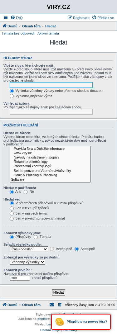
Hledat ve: (11, 199)
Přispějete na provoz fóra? (86, 321)
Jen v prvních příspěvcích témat (40, 218)
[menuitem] (16, 17)
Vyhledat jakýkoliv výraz (33, 96)
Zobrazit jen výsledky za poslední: (31, 257)
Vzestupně (63, 249)
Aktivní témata (48, 33)
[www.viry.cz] (50, 153)
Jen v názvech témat (31, 213)
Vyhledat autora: (17, 103)
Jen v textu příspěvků (32, 208)
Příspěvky (23, 237)
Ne (31, 191)
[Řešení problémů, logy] (50, 162)
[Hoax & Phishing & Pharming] (50, 175)
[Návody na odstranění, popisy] (50, 157)
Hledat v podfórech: (19, 188)
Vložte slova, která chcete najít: (29, 65)
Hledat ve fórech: (17, 133)
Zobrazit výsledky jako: (22, 233)
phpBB (42, 318)
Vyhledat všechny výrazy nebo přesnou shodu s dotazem (59, 90)
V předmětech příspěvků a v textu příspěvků (49, 203)
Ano (18, 191)
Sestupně (87, 249)
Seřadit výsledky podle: (22, 244)
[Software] (50, 179)
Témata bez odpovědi (18, 33)
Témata (45, 237)
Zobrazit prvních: (17, 270)
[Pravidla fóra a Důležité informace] (50, 149)
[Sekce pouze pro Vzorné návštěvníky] (50, 171)
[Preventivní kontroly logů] (50, 166)
